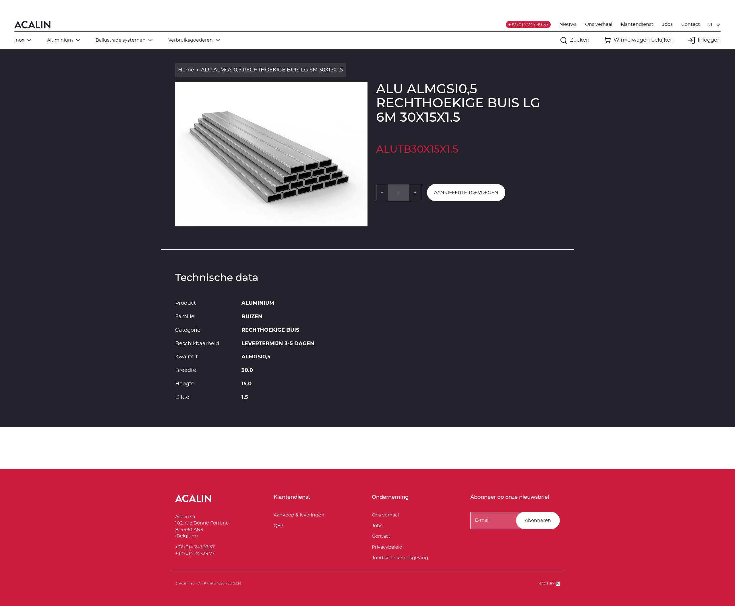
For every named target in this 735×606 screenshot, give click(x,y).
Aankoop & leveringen (299, 515)
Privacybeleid (387, 547)
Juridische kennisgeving (400, 558)
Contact (690, 24)
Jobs (667, 24)
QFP (278, 525)
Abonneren (538, 520)
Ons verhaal (598, 24)
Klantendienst (637, 24)
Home (186, 70)
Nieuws (568, 24)
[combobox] (714, 25)
